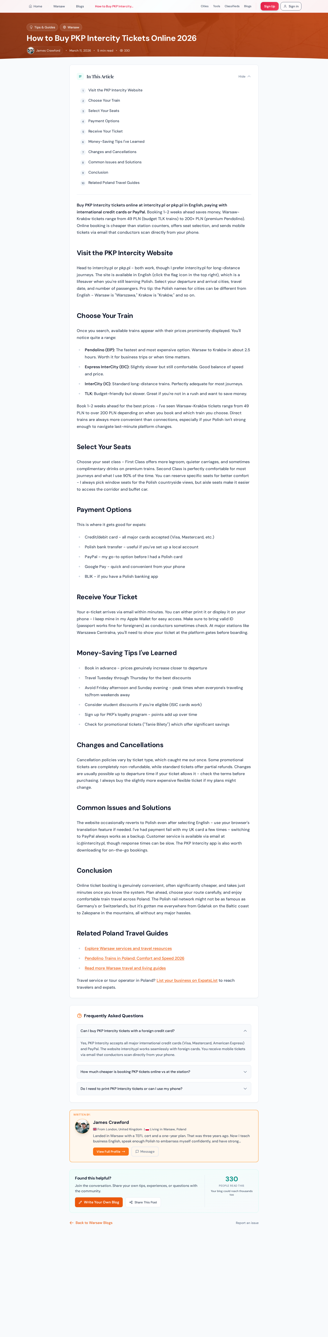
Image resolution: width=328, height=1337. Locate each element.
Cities (205, 6)
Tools (216, 6)
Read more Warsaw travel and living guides (125, 968)
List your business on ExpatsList (187, 980)
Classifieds (232, 6)
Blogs (247, 6)
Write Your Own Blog (101, 1202)
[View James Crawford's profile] (82, 1126)
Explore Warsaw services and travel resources (128, 948)
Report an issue (247, 1223)
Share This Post (146, 1202)
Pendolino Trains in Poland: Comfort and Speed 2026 (134, 958)
